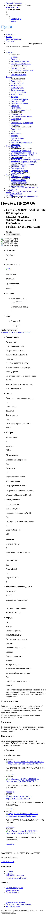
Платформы (16, 119)
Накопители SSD (18, 101)
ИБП (13, 131)
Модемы (14, 174)
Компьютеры (16, 114)
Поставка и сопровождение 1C (24, 153)
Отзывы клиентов (18, 75)
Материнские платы (19, 99)
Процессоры (16, 108)
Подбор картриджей (19, 171)
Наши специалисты (19, 182)
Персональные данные (15, 902)
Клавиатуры (16, 133)
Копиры (14, 136)
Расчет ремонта (17, 173)
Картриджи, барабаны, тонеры (24, 162)
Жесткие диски (17, 88)
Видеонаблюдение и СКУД (22, 155)
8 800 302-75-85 (12, 7)
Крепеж (14, 189)
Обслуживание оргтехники (22, 164)
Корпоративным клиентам (22, 70)
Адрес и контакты (18, 180)
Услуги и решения (13, 39)
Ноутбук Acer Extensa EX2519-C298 (21, 816)
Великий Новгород (14, 3)
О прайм (14, 57)
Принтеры (15, 145)
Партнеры (15, 59)
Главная (9, 190)
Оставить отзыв (17, 186)
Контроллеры (16, 94)
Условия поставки (23, 332)
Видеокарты (16, 85)
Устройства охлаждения (21, 110)
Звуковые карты (17, 90)
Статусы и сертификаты (21, 63)
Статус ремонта (17, 168)
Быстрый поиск (35, 43)
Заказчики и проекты (20, 61)
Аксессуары (16, 81)
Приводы (15, 106)
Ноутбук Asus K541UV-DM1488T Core (22, 781)
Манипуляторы (17, 138)
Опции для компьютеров (21, 116)
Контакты (10, 41)
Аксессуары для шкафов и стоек (24, 187)
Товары (9, 37)
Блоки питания (17, 83)
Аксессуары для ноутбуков (22, 123)
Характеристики (8, 332)
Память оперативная (19, 103)
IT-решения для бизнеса (21, 151)
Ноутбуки (15, 125)
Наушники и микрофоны (21, 142)
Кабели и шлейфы (18, 92)
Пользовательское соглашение (18, 904)
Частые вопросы (13, 906)
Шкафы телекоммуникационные (24, 196)
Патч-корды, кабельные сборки (24, 191)
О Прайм (10, 871)
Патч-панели (16, 194)
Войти (13, 21)
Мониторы (15, 140)
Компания (10, 34)
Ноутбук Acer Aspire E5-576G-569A (21, 833)
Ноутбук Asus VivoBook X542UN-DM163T (24, 764)
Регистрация (16, 19)
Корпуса (14, 97)
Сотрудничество (18, 68)
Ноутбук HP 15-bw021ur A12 (18, 798)
